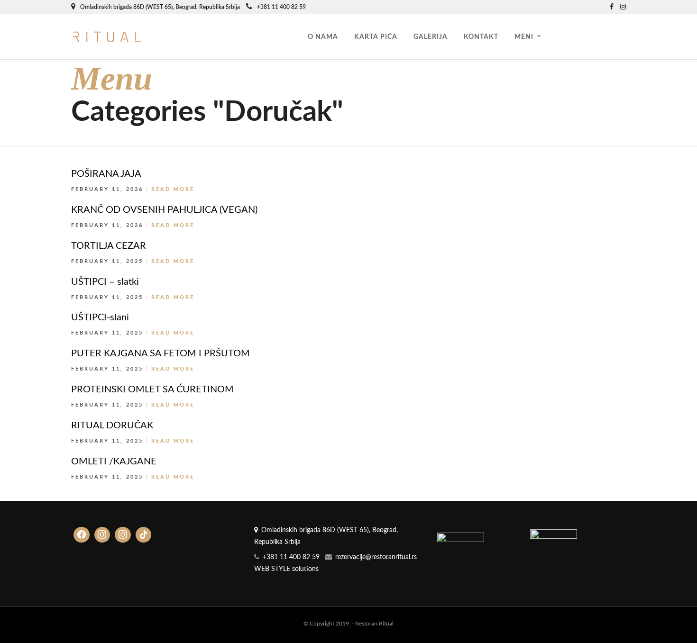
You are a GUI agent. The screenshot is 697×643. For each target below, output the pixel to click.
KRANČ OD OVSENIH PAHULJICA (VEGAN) (164, 210)
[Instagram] (623, 7)
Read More (172, 189)
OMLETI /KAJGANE (113, 461)
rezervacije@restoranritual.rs (376, 557)
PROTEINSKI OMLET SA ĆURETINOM (152, 389)
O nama (323, 37)
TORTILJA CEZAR (108, 246)
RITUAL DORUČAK (112, 425)
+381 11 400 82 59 (281, 7)
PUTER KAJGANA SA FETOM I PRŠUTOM (160, 353)
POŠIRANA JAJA (106, 174)
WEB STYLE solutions (286, 569)
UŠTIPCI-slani (100, 317)
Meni (523, 37)
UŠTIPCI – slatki (105, 282)
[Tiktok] (143, 535)
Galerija (430, 37)
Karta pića (375, 37)
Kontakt (481, 37)
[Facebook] (81, 535)
